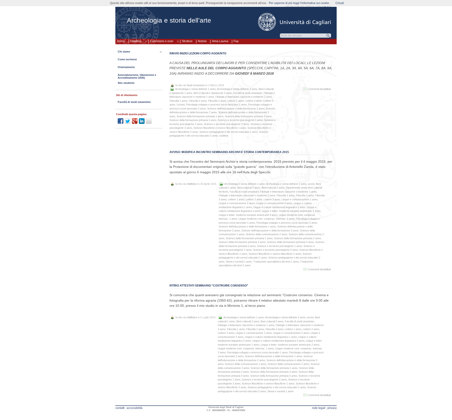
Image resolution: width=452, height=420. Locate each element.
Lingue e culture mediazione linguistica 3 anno (278, 340)
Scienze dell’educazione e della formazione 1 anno (235, 108)
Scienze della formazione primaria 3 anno (193, 120)
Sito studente (126, 82)
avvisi (311, 183)
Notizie (202, 41)
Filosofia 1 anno (178, 100)
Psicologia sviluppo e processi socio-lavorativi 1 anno (216, 104)
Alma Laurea (220, 41)
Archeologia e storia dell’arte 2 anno (237, 89)
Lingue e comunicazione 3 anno (274, 203)
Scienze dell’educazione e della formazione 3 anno (270, 230)
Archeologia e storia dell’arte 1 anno (195, 89)
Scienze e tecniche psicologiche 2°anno (226, 124)
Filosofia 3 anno (217, 100)
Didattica (135, 41)
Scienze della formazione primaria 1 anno (200, 116)
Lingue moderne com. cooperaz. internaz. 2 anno (266, 218)
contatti (120, 408)
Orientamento (126, 67)
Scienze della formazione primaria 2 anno (248, 116)
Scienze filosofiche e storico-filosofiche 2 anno (275, 253)
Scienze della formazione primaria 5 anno (273, 375)
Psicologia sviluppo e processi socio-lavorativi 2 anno (286, 222)
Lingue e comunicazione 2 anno (237, 203)
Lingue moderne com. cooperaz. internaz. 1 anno (246, 348)
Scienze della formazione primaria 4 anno (290, 242)
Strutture (187, 41)
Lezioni (181, 104)
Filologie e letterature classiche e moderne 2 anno (243, 96)
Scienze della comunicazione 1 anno (245, 364)
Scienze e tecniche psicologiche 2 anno (264, 379)
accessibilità (134, 408)
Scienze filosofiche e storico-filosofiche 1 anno (220, 127)
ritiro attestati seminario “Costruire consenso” (209, 285)
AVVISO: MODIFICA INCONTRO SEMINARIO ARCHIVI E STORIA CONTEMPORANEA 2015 (229, 152)
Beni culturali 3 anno (273, 187)
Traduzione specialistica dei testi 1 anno (276, 261)
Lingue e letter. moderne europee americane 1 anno (291, 211)
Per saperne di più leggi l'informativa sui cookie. (299, 3)
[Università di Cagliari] (295, 21)
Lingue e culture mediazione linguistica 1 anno (271, 336)
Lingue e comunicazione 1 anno (300, 199)
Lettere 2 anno (253, 100)
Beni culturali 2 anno (248, 187)
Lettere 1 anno (235, 100)
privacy (332, 408)
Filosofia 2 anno (198, 100)
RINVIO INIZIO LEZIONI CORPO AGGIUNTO (198, 53)
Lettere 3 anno (272, 199)
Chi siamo (124, 51)
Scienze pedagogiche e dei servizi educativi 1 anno (228, 131)
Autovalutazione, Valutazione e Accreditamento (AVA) (137, 76)
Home (121, 41)
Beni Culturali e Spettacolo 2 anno (213, 93)
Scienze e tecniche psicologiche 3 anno (275, 249)
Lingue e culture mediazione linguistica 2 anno (279, 207)
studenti (223, 135)
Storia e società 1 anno (239, 261)
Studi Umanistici (196, 85)
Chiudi (339, 3)
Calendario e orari (161, 41)
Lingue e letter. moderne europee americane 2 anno (248, 215)
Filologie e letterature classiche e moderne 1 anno (288, 191)
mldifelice (192, 183)
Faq (236, 41)
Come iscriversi (127, 59)
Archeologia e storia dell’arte (169, 20)
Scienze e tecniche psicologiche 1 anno (240, 120)
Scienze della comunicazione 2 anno (266, 234)
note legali (318, 408)
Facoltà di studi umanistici (247, 93)
